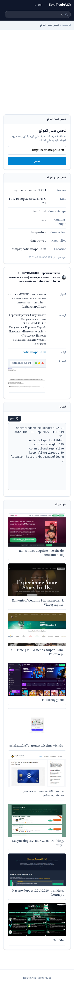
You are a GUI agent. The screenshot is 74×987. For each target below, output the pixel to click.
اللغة (40, 5)
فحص (37, 161)
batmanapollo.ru (34, 352)
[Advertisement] (37, 75)
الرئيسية (66, 25)
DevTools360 (60, 5)
